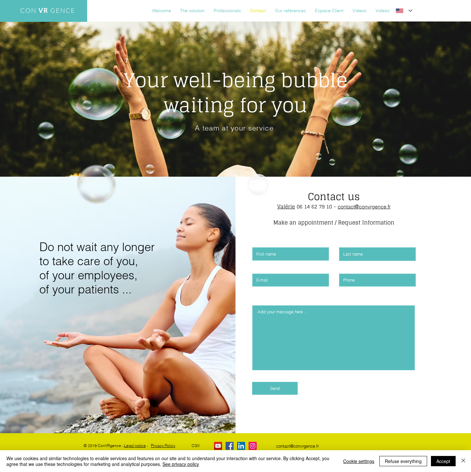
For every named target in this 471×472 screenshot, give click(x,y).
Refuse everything (403, 461)
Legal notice (135, 445)
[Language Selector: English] (404, 11)
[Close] (463, 461)
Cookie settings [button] (358, 461)
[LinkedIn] (241, 446)
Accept (443, 461)
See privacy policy (180, 464)
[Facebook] (230, 446)
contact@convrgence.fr (364, 206)
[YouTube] (218, 446)
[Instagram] (253, 446)
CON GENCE (47, 10)
